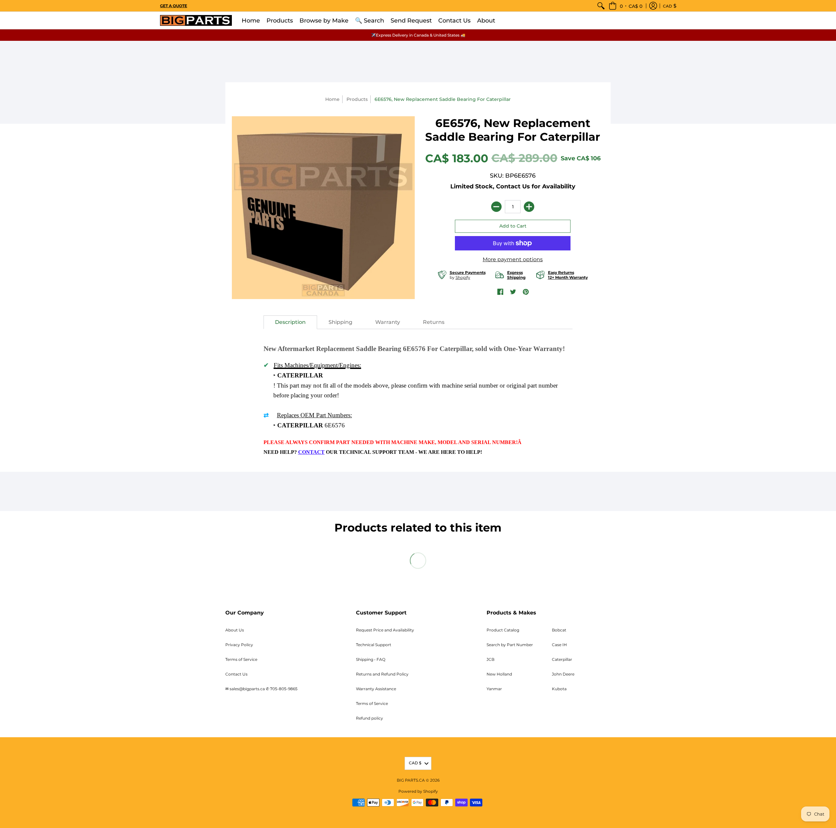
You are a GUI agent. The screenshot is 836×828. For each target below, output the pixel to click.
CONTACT (311, 452)
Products (357, 99)
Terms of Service (241, 659)
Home (332, 99)
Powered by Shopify (418, 791)
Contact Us (236, 674)
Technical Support (373, 644)
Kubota (559, 688)
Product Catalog (503, 630)
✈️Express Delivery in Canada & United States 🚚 (418, 35)
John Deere (563, 674)
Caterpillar (562, 659)
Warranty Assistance (376, 688)
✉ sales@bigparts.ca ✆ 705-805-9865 (261, 688)
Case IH (559, 644)
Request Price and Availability (385, 630)
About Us (234, 630)
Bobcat (559, 630)
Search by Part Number (510, 644)
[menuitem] (601, 5)
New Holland (499, 674)
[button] (625, 5)
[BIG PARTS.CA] (196, 20)
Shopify (463, 277)
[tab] (290, 322)
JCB (490, 659)
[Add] (529, 206)
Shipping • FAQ (370, 659)
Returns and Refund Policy (382, 674)
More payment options (513, 259)
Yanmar (494, 688)
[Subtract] (496, 206)
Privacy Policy (239, 644)
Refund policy (369, 718)
